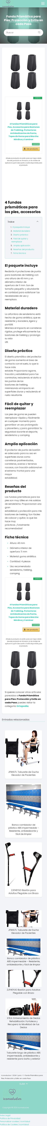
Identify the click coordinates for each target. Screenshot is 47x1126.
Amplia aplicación (21, 245)
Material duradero (21, 231)
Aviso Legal (5, 1115)
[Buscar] (38, 31)
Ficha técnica (19, 253)
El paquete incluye (21, 227)
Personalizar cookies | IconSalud (15, 1121)
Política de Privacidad (10, 1118)
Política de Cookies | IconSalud (14, 1124)
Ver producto (32, 149)
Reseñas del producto (23, 249)
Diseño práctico (20, 234)
